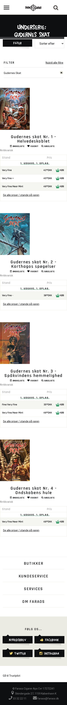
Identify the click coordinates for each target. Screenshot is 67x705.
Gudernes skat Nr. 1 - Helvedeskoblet (33, 139)
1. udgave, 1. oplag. (35, 163)
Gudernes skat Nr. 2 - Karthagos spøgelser (33, 264)
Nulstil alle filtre (54, 62)
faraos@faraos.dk (48, 698)
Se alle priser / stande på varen (21, 195)
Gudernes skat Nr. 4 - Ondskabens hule (33, 491)
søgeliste (49, 146)
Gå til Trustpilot (11, 675)
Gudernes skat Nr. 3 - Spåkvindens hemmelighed (33, 373)
